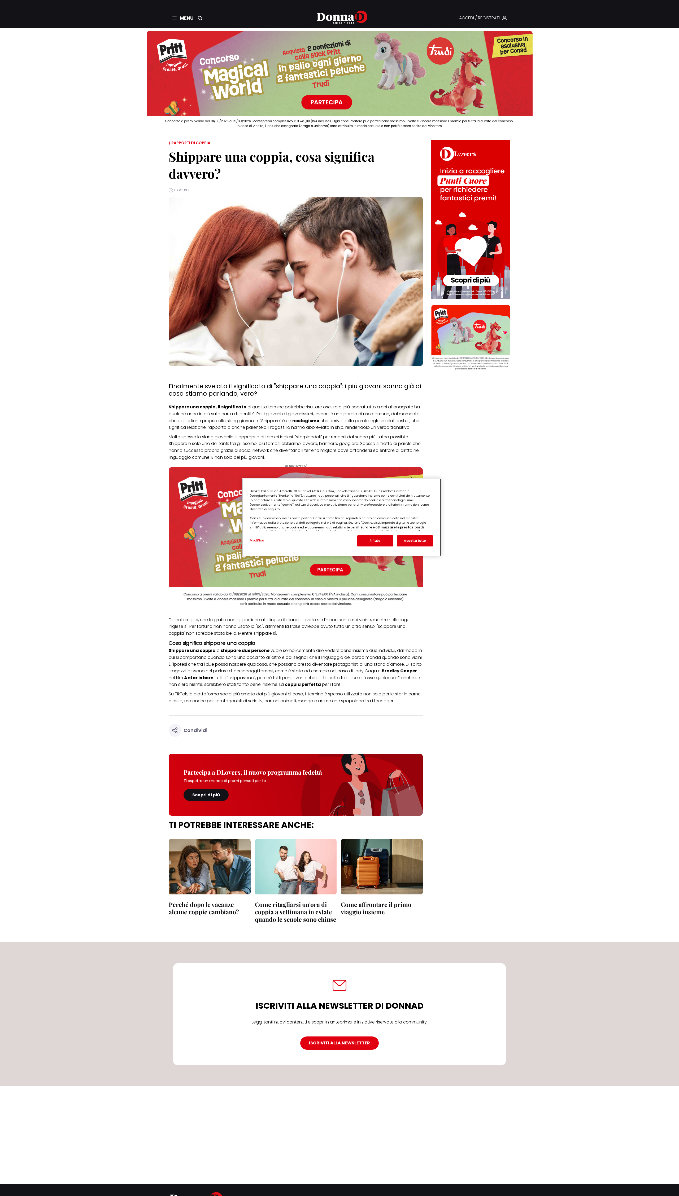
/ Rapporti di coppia (189, 142)
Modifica (257, 540)
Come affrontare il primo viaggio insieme (376, 908)
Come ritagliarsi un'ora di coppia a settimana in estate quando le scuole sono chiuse (295, 911)
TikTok (181, 694)
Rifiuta (375, 541)
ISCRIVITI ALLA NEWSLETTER (339, 1043)
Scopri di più (206, 795)
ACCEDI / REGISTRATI (479, 18)
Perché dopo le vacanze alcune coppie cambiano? (204, 908)
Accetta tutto (415, 541)
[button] (183, 18)
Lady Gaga (365, 671)
